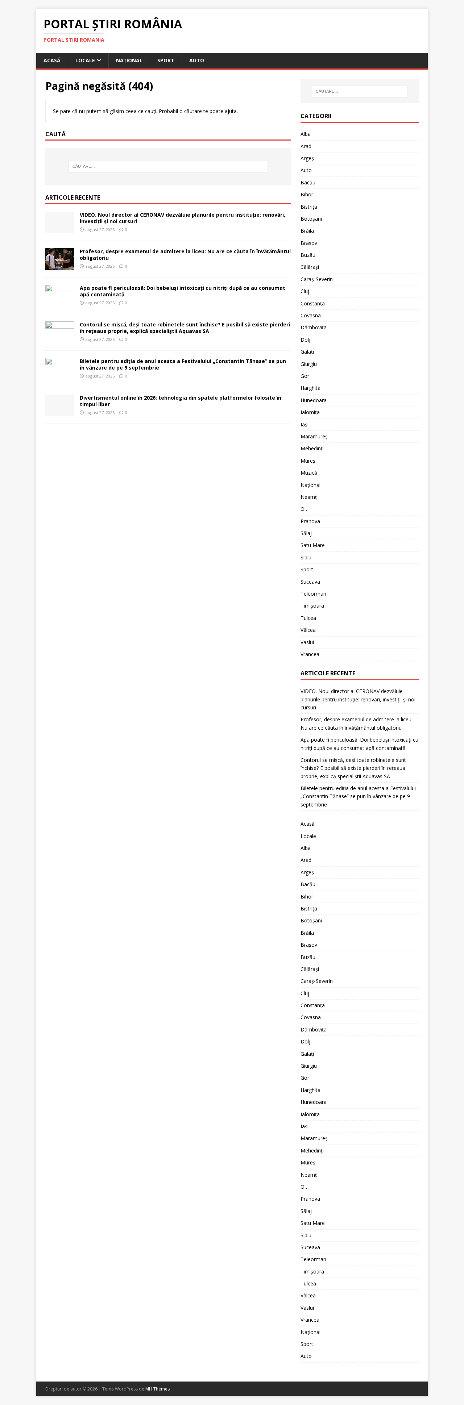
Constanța (313, 303)
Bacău (308, 182)
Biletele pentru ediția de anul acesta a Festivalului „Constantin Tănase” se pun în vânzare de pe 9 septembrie (183, 364)
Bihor (307, 194)
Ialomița (310, 412)
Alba (306, 133)
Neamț (309, 496)
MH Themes (157, 1389)
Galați (307, 351)
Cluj (305, 291)
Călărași (310, 266)
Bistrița (309, 206)
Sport (165, 60)
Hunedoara (314, 400)
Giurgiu (309, 363)
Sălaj (306, 533)
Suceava (310, 581)
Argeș (307, 158)
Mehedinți (312, 448)
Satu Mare (313, 545)
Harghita (310, 387)
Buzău (308, 254)
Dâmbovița (314, 327)
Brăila (307, 230)
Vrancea (310, 654)
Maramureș (314, 436)
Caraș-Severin (317, 279)
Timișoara (312, 605)
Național (129, 60)
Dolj (305, 339)
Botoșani (311, 218)
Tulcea (308, 617)
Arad (306, 146)
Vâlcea (308, 629)
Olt (304, 508)
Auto (196, 60)
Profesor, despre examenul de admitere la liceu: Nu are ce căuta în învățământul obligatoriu (185, 254)
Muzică (309, 472)
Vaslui (307, 642)
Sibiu (306, 557)
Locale (85, 60)
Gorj (306, 375)
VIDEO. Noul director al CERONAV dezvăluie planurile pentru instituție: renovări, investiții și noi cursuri (182, 218)
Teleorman (313, 593)
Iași (304, 424)
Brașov (309, 242)
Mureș (308, 460)
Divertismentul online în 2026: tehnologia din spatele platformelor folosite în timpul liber (180, 401)
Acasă (52, 60)
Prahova (310, 521)
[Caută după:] (168, 166)
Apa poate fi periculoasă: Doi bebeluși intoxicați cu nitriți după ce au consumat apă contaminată (182, 291)
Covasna (311, 315)
